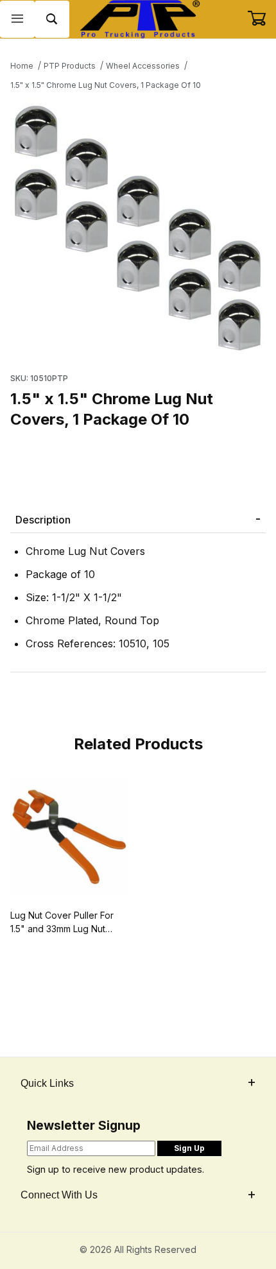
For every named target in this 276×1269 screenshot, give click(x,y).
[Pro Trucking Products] (138, 18)
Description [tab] (43, 519)
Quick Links (47, 1083)
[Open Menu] (17, 19)
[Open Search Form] (52, 19)
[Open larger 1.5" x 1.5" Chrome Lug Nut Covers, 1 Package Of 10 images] (138, 227)
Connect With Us (59, 1194)
